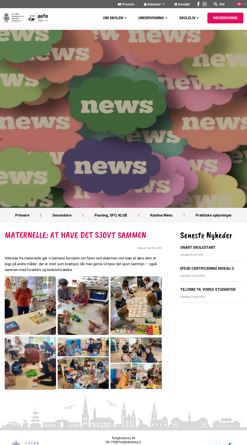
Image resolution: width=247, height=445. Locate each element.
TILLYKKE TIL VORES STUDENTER (208, 289)
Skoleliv (187, 18)
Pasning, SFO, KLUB (111, 215)
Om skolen (113, 18)
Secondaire (61, 215)
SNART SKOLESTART (198, 247)
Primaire (22, 215)
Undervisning (151, 18)
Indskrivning (225, 18)
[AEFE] (36, 18)
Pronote (128, 4)
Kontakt (184, 4)
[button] (241, 4)
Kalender (155, 4)
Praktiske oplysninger (214, 215)
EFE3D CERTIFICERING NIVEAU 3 (207, 268)
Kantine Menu (161, 215)
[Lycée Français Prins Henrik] (14, 18)
